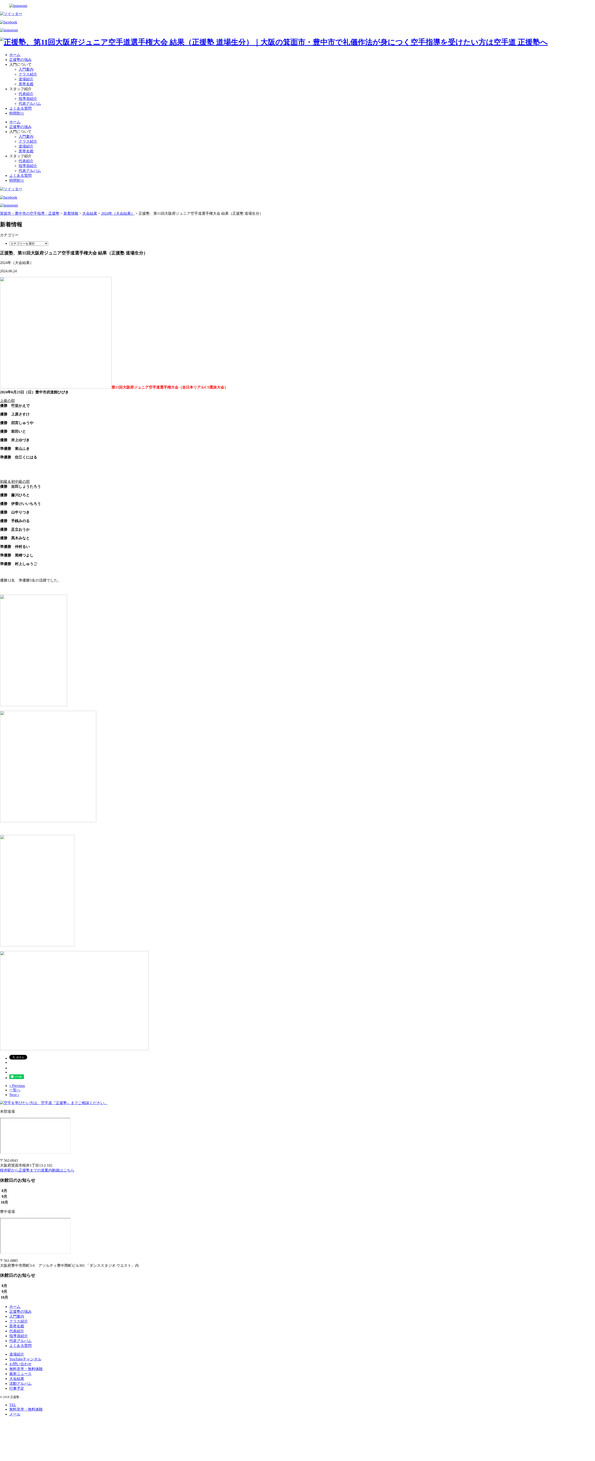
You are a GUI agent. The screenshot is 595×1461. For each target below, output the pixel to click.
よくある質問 (20, 108)
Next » (14, 1095)
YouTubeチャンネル (25, 1359)
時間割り (16, 113)
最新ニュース (20, 1374)
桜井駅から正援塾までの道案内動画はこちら (37, 1170)
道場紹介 (26, 79)
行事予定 (16, 1388)
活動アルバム (20, 1383)
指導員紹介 (28, 99)
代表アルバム (30, 103)
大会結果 (16, 1379)
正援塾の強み (20, 60)
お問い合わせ (20, 1364)
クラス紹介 (28, 74)
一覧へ (14, 1090)
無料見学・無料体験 (26, 1369)
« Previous (17, 1086)
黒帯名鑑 (26, 84)
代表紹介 (26, 94)
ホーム (14, 55)
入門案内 (26, 69)
